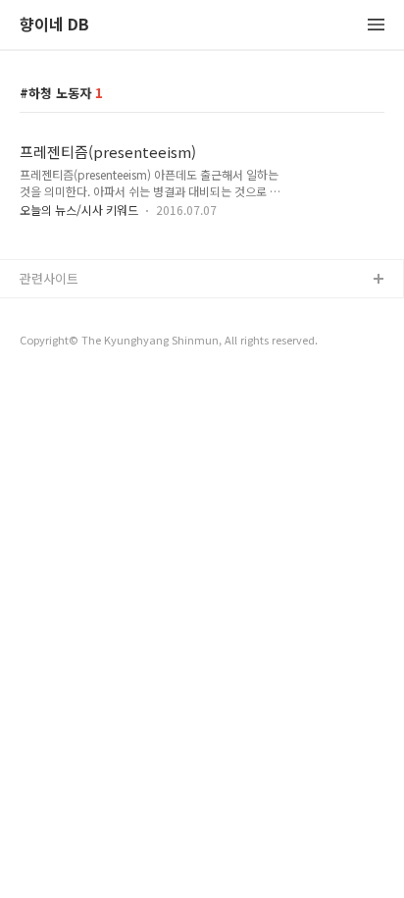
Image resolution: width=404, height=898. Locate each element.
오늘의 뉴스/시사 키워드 (79, 209)
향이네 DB (54, 25)
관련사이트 (49, 278)
